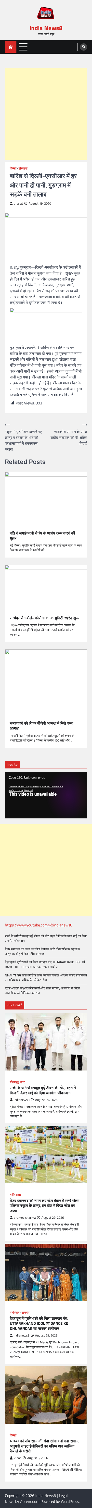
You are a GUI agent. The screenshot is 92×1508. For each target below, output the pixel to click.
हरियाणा (23, 168)
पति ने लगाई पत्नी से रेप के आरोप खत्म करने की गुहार (42, 536)
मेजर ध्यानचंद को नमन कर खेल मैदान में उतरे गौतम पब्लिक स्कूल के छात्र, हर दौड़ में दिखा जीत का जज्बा (42, 951)
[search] (83, 47)
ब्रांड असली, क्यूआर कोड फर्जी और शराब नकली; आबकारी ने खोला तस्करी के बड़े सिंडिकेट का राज (42, 990)
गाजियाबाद (16, 1195)
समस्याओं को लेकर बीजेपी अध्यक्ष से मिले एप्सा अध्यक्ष (41, 726)
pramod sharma (25, 1217)
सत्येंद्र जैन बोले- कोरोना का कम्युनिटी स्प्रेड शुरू (44, 617)
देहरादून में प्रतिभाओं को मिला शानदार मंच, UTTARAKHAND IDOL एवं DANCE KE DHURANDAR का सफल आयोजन (45, 964)
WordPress (70, 1501)
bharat (18, 203)
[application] (46, 795)
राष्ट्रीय (26, 1312)
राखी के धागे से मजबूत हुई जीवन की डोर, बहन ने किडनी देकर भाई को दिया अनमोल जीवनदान (46, 938)
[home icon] (10, 47)
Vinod (18, 1458)
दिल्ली (13, 168)
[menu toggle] (23, 46)
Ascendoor (29, 1501)
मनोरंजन (14, 1312)
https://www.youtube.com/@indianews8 (38, 925)
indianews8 (21, 1099)
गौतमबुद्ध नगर (17, 1082)
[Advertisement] (46, 114)
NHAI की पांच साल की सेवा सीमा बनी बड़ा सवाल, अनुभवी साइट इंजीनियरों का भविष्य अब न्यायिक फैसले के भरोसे (46, 977)
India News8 (46, 28)
